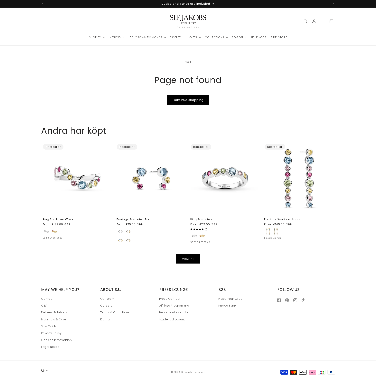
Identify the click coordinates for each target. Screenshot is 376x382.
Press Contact (170, 299)
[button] (96, 37)
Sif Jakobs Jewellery (193, 372)
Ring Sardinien (201, 219)
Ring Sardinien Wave (58, 219)
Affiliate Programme (174, 306)
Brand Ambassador (174, 313)
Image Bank (227, 306)
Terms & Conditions (115, 313)
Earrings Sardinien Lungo (283, 219)
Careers (106, 306)
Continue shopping (188, 100)
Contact (47, 299)
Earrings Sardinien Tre (133, 219)
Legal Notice (50, 347)
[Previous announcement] (42, 3)
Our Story (107, 299)
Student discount (172, 319)
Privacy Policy (51, 333)
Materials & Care (53, 319)
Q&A (44, 306)
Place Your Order (231, 299)
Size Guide (49, 326)
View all (188, 259)
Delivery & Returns (54, 313)
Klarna (105, 319)
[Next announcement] (333, 3)
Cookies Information (56, 340)
